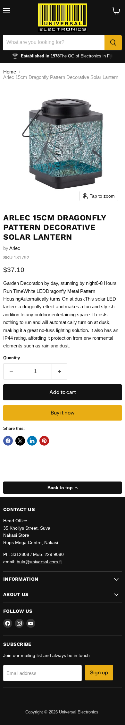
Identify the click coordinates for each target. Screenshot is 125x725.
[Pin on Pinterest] (44, 441)
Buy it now (62, 413)
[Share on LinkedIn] (32, 441)
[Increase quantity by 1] (60, 371)
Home (9, 71)
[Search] (113, 42)
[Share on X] (20, 441)
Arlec (14, 248)
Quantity (11, 357)
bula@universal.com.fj (39, 561)
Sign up (99, 673)
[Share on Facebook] (8, 441)
